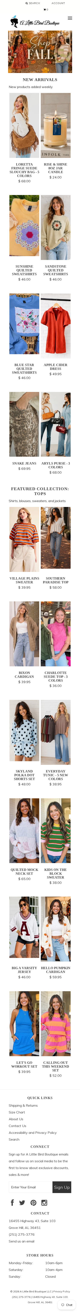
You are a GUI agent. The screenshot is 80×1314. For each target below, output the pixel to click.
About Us (16, 1119)
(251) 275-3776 (21, 1297)
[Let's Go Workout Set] (24, 1055)
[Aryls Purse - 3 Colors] (56, 455)
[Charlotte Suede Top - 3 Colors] (56, 665)
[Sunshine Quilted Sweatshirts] (24, 255)
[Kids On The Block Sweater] (56, 862)
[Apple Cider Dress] (56, 357)
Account (58, 3)
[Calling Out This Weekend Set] (56, 1055)
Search (34, 3)
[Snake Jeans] (24, 455)
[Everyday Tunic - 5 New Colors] (56, 763)
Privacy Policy (61, 1291)
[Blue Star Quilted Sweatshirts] (24, 353)
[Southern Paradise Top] (56, 567)
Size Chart (17, 1112)
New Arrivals (40, 79)
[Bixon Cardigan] (24, 665)
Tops (40, 493)
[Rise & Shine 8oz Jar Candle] (56, 156)
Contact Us (17, 1126)
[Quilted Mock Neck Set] (24, 862)
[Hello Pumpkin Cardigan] (56, 960)
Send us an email (21, 1241)
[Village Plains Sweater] (24, 571)
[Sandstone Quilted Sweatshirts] (56, 259)
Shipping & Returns (23, 1105)
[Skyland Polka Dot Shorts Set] (24, 760)
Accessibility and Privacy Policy (33, 1132)
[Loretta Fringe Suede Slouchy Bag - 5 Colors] (24, 156)
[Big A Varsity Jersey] (24, 957)
